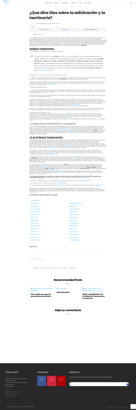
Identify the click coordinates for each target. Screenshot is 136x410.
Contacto (87, 3)
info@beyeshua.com (11, 394)
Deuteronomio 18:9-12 (75, 203)
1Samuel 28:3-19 (72, 132)
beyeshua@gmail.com (15, 392)
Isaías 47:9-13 (35, 231)
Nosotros (48, 3)
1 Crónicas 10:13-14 (74, 234)
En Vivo (56, 3)
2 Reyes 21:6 (34, 229)
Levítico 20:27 (66, 129)
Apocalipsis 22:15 (53, 147)
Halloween (46, 267)
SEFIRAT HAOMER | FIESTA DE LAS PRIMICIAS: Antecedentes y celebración (93, 296)
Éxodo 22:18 (33, 127)
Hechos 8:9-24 (53, 170)
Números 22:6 (35, 223)
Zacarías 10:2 (34, 203)
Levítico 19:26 (73, 206)
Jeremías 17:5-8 (86, 181)
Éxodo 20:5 (33, 192)
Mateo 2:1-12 (73, 158)
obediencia (72, 267)
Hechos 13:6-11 (35, 237)
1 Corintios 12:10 (62, 185)
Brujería (35, 267)
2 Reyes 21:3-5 (35, 215)
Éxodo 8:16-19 (34, 220)
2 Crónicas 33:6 (45, 116)
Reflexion (65, 29)
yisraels (40, 34)
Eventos (73, 3)
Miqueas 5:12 (73, 220)
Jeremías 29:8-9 (50, 84)
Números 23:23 (35, 226)
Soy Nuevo (125, 407)
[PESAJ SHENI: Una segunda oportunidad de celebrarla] (42, 290)
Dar (80, 3)
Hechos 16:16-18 (44, 166)
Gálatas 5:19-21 (52, 154)
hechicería (54, 267)
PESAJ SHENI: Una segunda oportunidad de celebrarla (41, 295)
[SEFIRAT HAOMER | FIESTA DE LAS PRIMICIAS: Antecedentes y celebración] (93, 290)
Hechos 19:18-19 (35, 240)
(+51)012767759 (12, 396)
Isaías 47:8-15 (58, 130)
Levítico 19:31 (67, 118)
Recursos (65, 3)
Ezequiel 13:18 (73, 212)
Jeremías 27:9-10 (47, 92)
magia (65, 267)
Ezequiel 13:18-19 (74, 104)
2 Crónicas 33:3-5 (36, 212)
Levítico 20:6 (73, 217)
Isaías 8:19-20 (35, 206)
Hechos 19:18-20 (62, 172)
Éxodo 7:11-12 (34, 217)
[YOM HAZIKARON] (61, 289)
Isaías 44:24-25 (73, 215)
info (60, 267)
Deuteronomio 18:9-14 (45, 70)
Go (127, 385)
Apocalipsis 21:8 (71, 145)
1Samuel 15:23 (95, 110)
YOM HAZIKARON (62, 292)
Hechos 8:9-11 (35, 234)
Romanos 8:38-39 (74, 240)
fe (40, 267)
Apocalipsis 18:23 (36, 200)
